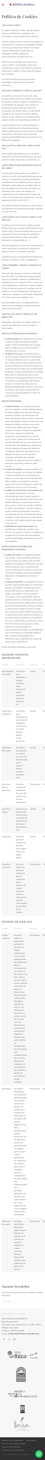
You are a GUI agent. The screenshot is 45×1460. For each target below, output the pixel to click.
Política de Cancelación (13, 1444)
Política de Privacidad (13, 1450)
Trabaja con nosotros (12, 1440)
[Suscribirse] (41, 1301)
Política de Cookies (11, 1447)
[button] (3, 4)
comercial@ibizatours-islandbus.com (23, 1333)
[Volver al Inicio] (22, 4)
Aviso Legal (31, 1440)
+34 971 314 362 (17, 1330)
